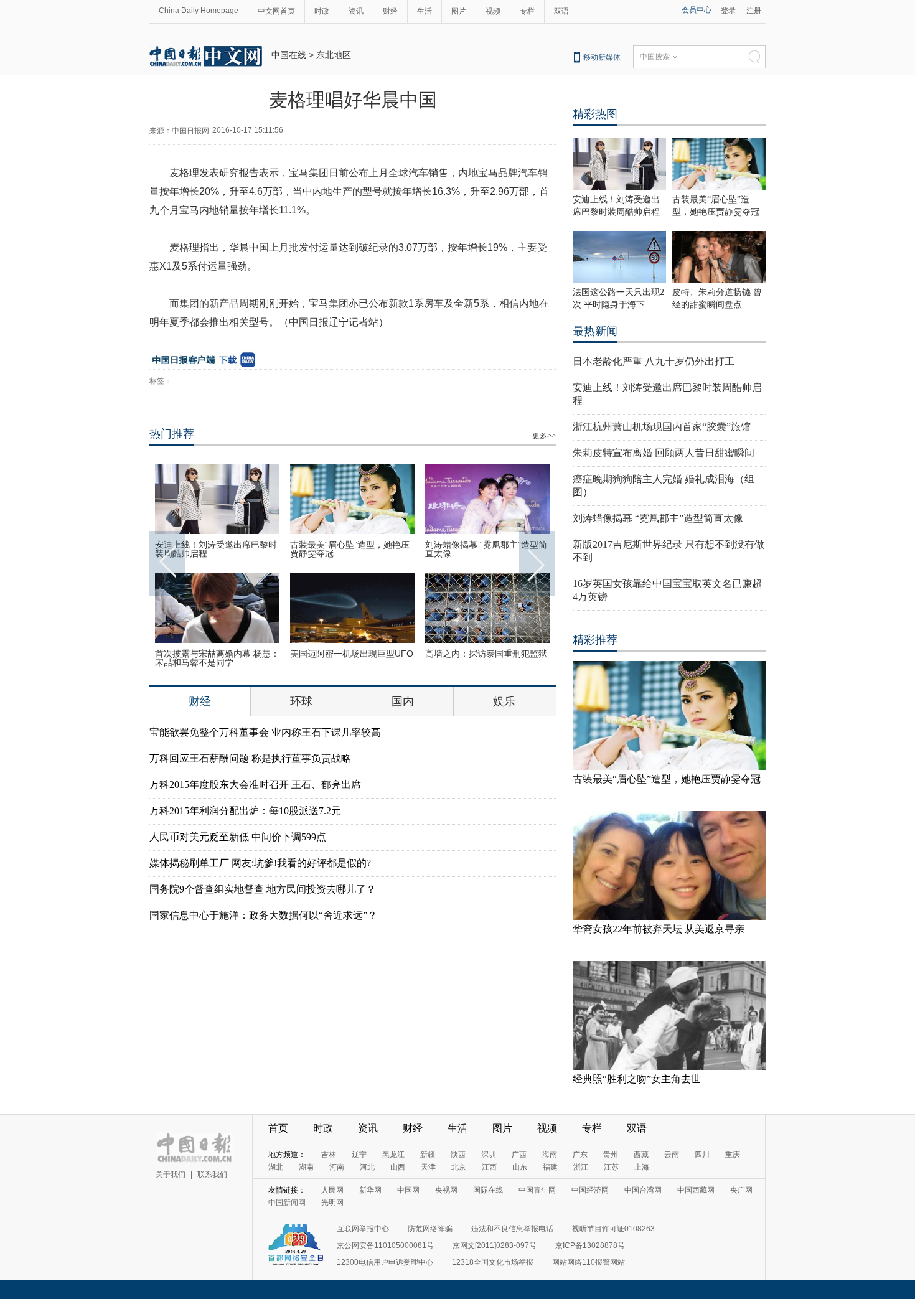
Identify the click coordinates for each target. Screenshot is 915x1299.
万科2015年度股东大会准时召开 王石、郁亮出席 (255, 784)
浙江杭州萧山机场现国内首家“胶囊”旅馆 (662, 426)
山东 (519, 1167)
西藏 (641, 1154)
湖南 (306, 1167)
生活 (424, 11)
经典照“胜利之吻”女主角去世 (637, 1079)
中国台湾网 (643, 1190)
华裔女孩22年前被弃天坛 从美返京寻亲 (658, 929)
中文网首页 (276, 11)
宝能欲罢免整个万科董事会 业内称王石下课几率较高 (265, 732)
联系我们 (212, 1174)
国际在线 (488, 1190)
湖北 (275, 1167)
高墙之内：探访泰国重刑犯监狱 (486, 653)
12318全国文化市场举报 (492, 1262)
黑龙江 (393, 1154)
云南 (671, 1154)
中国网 (408, 1190)
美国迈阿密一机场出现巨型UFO (351, 653)
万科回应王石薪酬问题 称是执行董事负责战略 (250, 758)
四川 (702, 1154)
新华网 (370, 1190)
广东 (580, 1154)
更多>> (544, 435)
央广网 (741, 1190)
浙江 (580, 1167)
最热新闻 (595, 331)
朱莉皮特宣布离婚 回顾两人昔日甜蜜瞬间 (663, 453)
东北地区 (333, 55)
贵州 (610, 1154)
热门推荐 (171, 434)
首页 (278, 1128)
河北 (367, 1167)
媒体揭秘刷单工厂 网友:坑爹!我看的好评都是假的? (260, 863)
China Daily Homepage (198, 10)
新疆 (427, 1154)
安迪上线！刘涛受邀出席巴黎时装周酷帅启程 (216, 549)
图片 (458, 11)
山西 (397, 1167)
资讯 (356, 11)
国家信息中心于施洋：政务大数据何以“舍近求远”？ (263, 915)
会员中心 (696, 10)
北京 (458, 1167)
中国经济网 (590, 1190)
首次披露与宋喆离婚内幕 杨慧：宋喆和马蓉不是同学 (217, 658)
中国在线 (288, 55)
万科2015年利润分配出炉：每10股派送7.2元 (245, 810)
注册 (753, 10)
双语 (561, 11)
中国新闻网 (287, 1202)
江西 (489, 1167)
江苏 (611, 1167)
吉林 (328, 1154)
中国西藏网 (696, 1190)
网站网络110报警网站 (588, 1262)
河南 (336, 1167)
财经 (390, 11)
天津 (428, 1167)
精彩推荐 (595, 640)
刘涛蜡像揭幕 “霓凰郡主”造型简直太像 (486, 549)
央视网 (446, 1190)
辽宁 (359, 1154)
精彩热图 (595, 114)
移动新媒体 (602, 57)
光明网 (332, 1202)
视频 (493, 11)
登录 (728, 10)
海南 (549, 1154)
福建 (550, 1167)
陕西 (458, 1154)
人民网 (332, 1190)
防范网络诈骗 (430, 1228)
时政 (321, 11)
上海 (641, 1167)
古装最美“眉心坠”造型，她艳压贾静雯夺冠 (350, 549)
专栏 (527, 11)
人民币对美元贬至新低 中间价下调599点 (237, 837)
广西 (519, 1154)
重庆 (732, 1154)
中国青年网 (537, 1190)
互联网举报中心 (363, 1228)
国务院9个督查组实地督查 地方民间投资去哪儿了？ (262, 889)
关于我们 (170, 1174)
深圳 (488, 1154)
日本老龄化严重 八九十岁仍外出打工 (653, 361)
